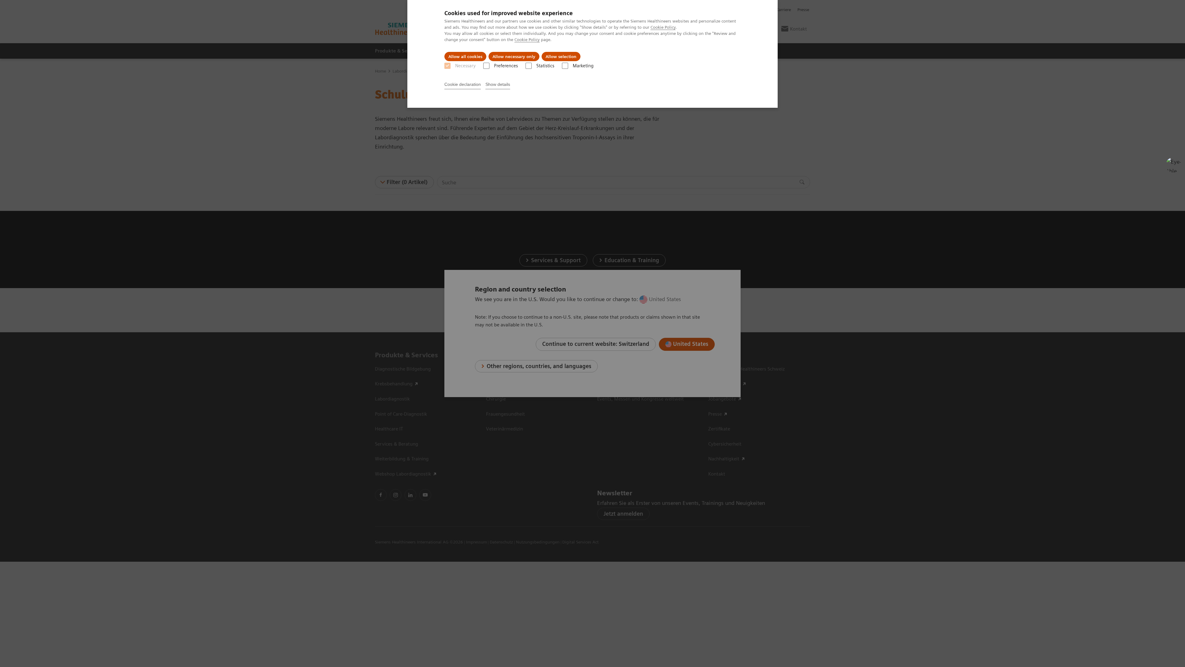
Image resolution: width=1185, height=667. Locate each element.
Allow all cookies (465, 56)
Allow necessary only (514, 56)
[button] (1173, 165)
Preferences (506, 66)
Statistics (545, 66)
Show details (497, 84)
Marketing (583, 66)
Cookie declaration (462, 84)
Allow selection (561, 56)
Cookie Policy (663, 27)
